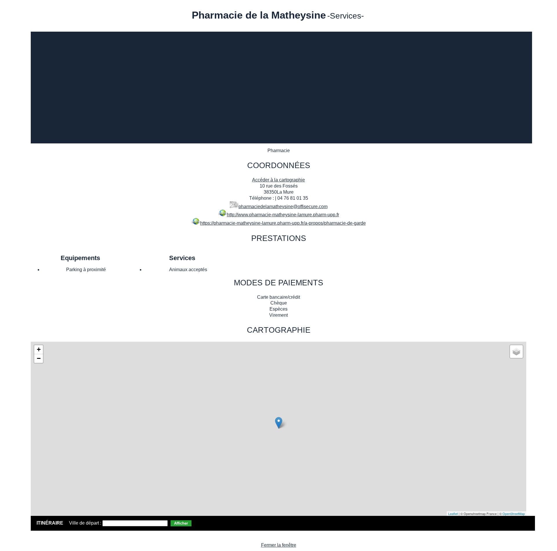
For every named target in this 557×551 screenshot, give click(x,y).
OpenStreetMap (513, 513)
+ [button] (39, 349)
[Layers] (516, 351)
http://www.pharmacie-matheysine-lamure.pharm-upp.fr (283, 214)
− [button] (39, 358)
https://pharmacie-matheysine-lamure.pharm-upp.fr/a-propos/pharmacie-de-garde (283, 223)
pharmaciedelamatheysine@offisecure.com (283, 206)
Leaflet (453, 513)
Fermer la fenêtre (278, 545)
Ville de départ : (85, 523)
